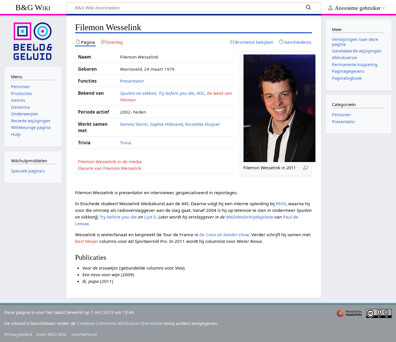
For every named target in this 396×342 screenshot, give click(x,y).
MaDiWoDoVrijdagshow (249, 217)
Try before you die (176, 93)
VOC (201, 93)
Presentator (132, 81)
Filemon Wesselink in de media (110, 161)
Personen (341, 114)
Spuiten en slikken (138, 93)
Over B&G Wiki (51, 334)
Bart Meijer (86, 241)
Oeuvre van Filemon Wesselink (109, 168)
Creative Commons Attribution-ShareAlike (120, 323)
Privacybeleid (18, 334)
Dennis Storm (134, 124)
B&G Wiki (32, 7)
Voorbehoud (84, 334)
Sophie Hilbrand (166, 124)
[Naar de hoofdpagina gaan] (33, 41)
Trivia (125, 142)
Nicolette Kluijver (202, 124)
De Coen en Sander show (224, 234)
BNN (281, 203)
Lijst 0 (150, 217)
